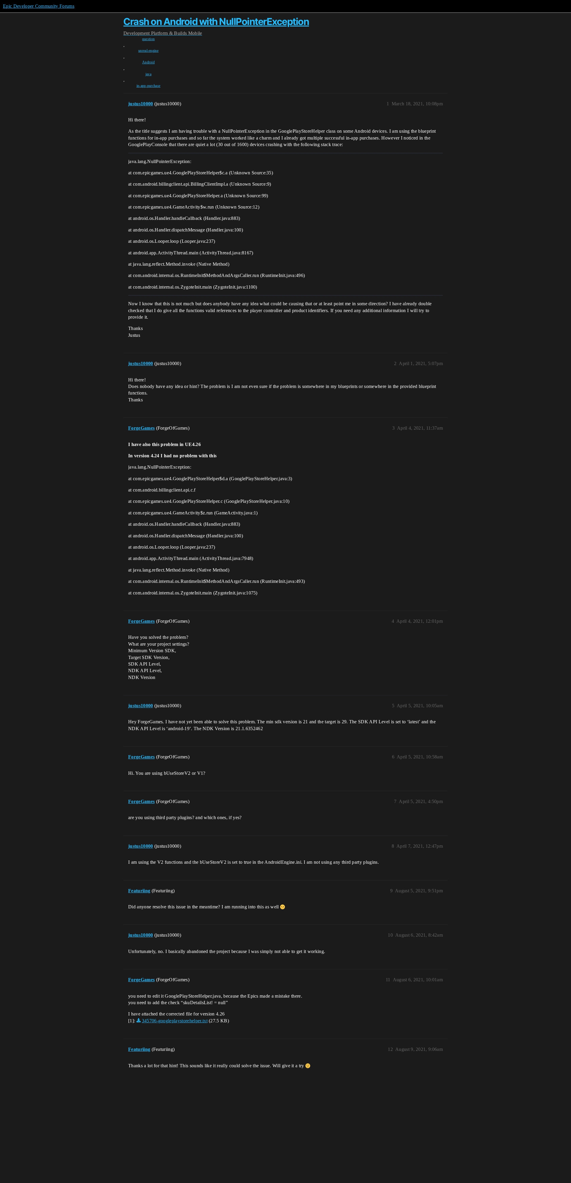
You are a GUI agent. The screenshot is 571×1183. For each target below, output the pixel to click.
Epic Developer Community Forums (38, 6)
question (148, 39)
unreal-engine (148, 50)
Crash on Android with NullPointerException (216, 21)
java (148, 74)
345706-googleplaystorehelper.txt (175, 1020)
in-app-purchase (149, 86)
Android (148, 62)
